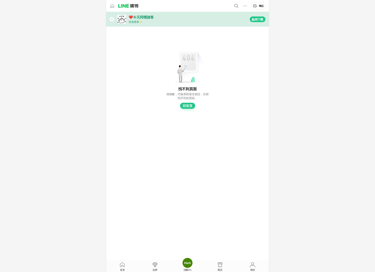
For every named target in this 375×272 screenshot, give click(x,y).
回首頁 (187, 106)
